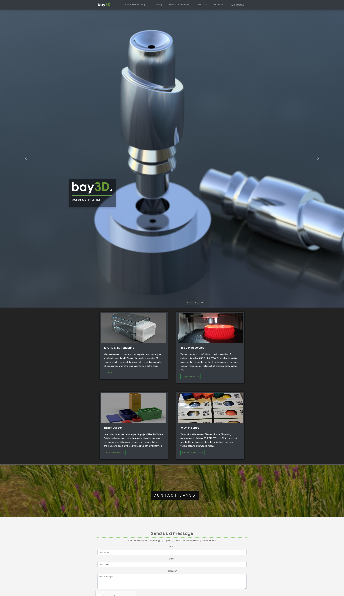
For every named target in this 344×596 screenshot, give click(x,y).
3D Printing (156, 4)
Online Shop (201, 4)
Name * (172, 546)
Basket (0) (239, 4)
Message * (172, 571)
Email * (172, 558)
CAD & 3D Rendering (135, 4)
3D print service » (190, 376)
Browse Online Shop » (192, 452)
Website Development (178, 4)
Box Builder (219, 4)
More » (109, 372)
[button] (26, 159)
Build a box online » (115, 452)
